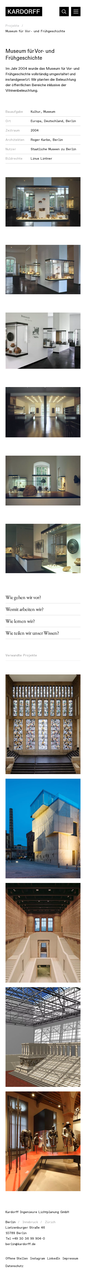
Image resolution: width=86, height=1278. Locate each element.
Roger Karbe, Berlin (47, 140)
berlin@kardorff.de (21, 1244)
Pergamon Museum (23, 993)
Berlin (71, 121)
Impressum (70, 1259)
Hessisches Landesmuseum (29, 1097)
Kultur (36, 112)
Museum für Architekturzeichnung (36, 785)
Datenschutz (14, 1266)
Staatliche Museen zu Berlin (53, 149)
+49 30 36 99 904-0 (28, 1238)
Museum (49, 112)
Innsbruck (30, 1222)
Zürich (50, 1222)
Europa (36, 121)
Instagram (37, 1259)
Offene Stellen (17, 1259)
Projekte (12, 26)
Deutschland (53, 121)
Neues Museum (20, 889)
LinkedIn (53, 1259)
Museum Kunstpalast (24, 680)
